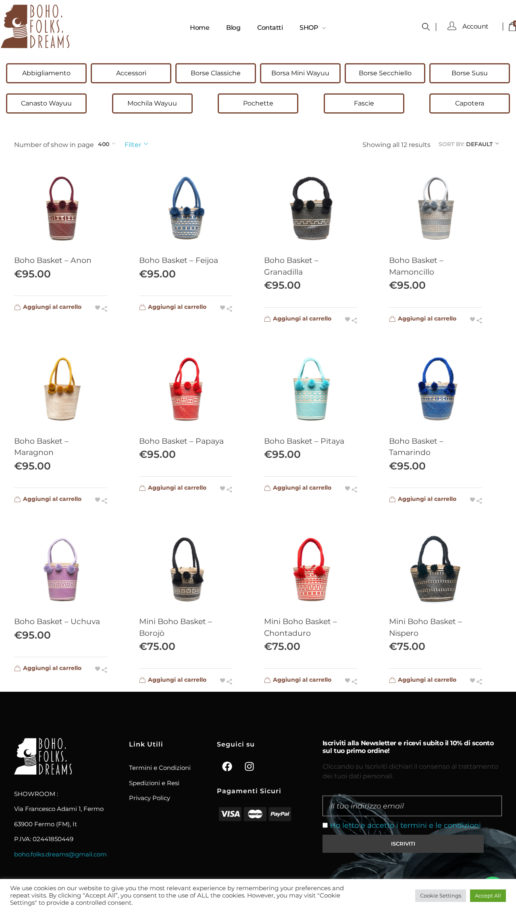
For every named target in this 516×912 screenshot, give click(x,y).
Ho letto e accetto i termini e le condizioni (405, 825)
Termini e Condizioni (160, 767)
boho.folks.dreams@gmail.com (60, 854)
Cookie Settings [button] (440, 895)
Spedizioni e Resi (154, 783)
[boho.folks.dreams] (35, 26)
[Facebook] (227, 766)
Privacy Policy (149, 798)
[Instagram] (249, 766)
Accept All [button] (488, 895)
